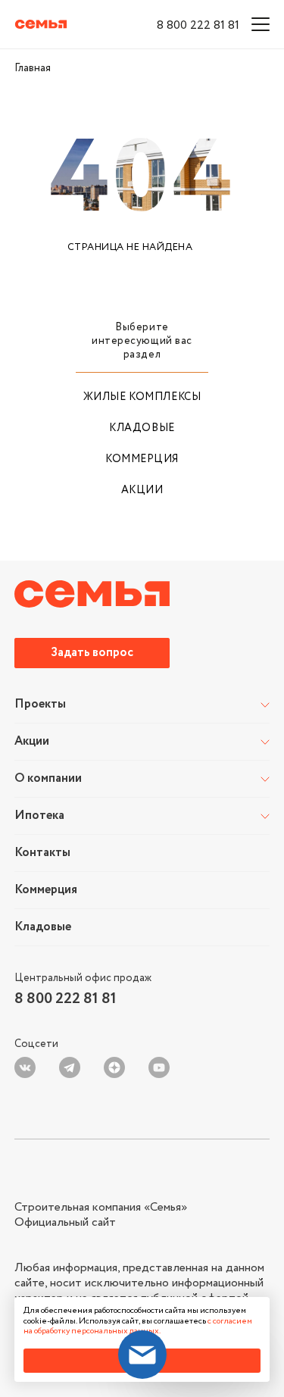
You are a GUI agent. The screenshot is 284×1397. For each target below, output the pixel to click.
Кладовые (141, 428)
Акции (142, 490)
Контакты (42, 853)
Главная (32, 68)
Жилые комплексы (142, 397)
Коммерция (142, 459)
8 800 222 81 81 (198, 25)
